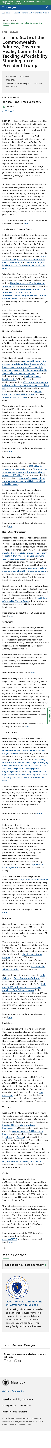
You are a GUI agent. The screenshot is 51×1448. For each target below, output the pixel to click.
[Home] (2, 12)
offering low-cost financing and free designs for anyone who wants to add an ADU (25, 385)
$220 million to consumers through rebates (22, 467)
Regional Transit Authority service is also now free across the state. (24, 777)
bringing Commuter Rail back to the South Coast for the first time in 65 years (25, 765)
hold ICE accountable (12, 262)
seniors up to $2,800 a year (14, 397)
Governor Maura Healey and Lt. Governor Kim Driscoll (27, 13)
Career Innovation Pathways (27, 978)
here (10, 451)
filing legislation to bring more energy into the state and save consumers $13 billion (24, 472)
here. (26, 223)
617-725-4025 (8, 111)
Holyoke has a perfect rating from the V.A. (22, 1161)
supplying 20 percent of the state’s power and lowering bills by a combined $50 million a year (23, 481)
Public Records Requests (14, 1411)
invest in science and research (31, 259)
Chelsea (20, 1137)
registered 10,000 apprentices (34, 879)
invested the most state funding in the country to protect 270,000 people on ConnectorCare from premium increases (24, 556)
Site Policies (25, 1405)
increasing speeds (30, 768)
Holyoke (8, 1137)
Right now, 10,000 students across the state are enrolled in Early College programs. (24, 987)
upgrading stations (11, 771)
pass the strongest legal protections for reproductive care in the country (23, 265)
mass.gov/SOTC (9, 1239)
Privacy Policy (9, 1405)
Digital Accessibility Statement (17, 1399)
